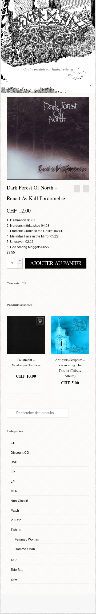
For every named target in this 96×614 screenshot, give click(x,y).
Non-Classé (19, 501)
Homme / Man (25, 549)
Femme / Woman (27, 539)
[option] (26, 354)
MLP (14, 491)
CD (24, 283)
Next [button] (84, 358)
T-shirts (16, 530)
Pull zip (16, 520)
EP (13, 472)
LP (13, 481)
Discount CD (20, 453)
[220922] (48, 138)
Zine (14, 579)
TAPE (15, 560)
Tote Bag (17, 570)
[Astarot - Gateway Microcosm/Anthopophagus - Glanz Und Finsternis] (86, 188)
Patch (15, 510)
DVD (14, 462)
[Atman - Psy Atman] (77, 188)
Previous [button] (11, 358)
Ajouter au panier (56, 263)
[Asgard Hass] (48, 36)
